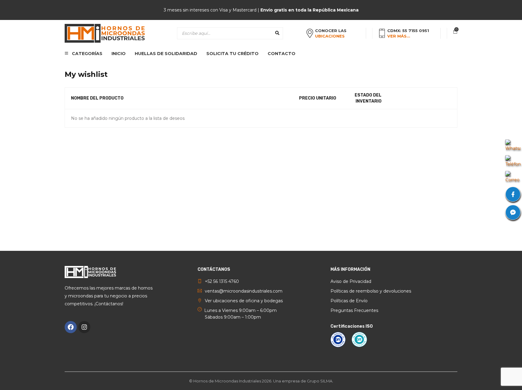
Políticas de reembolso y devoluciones (370, 291)
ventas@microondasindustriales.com (243, 291)
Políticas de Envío (349, 300)
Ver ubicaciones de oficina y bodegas (244, 300)
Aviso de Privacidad (350, 281)
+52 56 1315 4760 (222, 281)
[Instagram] (84, 327)
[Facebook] (71, 327)
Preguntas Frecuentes (354, 310)
